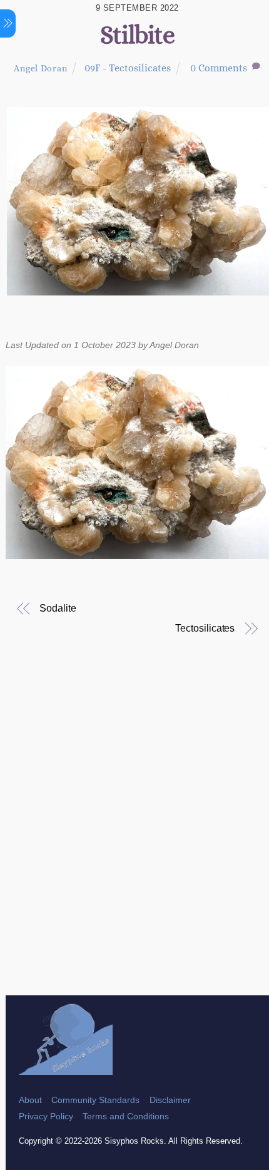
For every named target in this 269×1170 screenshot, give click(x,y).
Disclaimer (170, 1100)
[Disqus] (137, 833)
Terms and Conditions (126, 1116)
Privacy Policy (46, 1116)
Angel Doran (40, 68)
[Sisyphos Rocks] (66, 1069)
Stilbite (137, 35)
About (30, 1100)
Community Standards (95, 1100)
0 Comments (218, 68)
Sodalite (57, 608)
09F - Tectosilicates (127, 68)
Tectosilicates (205, 628)
